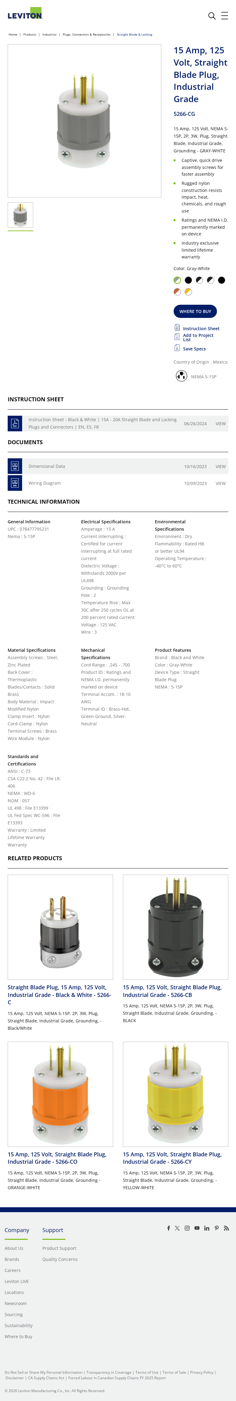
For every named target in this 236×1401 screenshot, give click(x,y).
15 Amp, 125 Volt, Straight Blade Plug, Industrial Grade (172, 990)
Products (29, 34)
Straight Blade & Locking (134, 34)
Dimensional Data (47, 466)
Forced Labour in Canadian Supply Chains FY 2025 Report (117, 1377)
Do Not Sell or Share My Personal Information (43, 1372)
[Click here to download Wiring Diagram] (15, 483)
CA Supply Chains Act (46, 1377)
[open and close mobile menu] (225, 15)
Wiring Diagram (45, 483)
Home (13, 34)
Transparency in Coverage (109, 1372)
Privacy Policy (201, 1372)
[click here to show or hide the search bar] (212, 16)
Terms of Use (147, 1372)
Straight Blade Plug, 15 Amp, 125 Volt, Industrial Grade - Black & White (59, 994)
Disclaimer (15, 1377)
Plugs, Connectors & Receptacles (87, 34)
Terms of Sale (174, 1372)
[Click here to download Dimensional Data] (15, 466)
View (221, 423)
